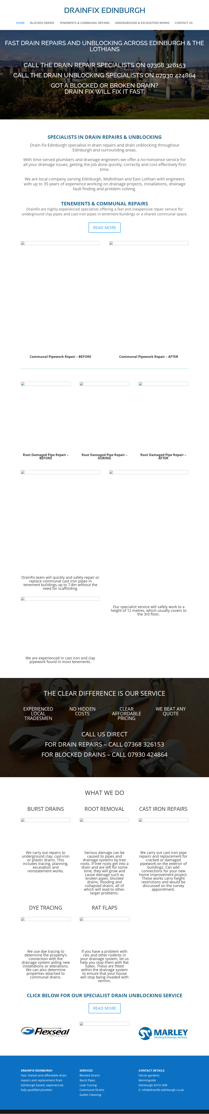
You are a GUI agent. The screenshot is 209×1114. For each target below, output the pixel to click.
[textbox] (104, 694)
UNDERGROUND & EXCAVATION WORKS (142, 23)
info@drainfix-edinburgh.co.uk (163, 1090)
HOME (20, 23)
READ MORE (104, 227)
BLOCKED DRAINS (42, 23)
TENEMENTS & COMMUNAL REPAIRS (85, 23)
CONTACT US (184, 23)
